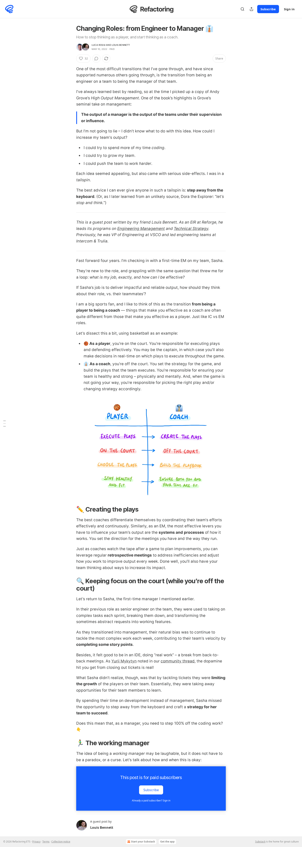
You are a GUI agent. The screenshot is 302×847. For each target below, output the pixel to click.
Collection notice (60, 841)
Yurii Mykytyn (124, 661)
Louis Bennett (121, 45)
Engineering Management (141, 228)
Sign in (289, 9)
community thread (178, 661)
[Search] (242, 9)
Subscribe (268, 9)
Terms (46, 841)
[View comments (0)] (96, 58)
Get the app (167, 841)
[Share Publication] (251, 9)
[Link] (70, 509)
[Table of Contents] (4, 423)
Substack (260, 841)
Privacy (36, 841)
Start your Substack (143, 841)
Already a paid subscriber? (151, 800)
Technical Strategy (191, 228)
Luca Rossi (98, 45)
